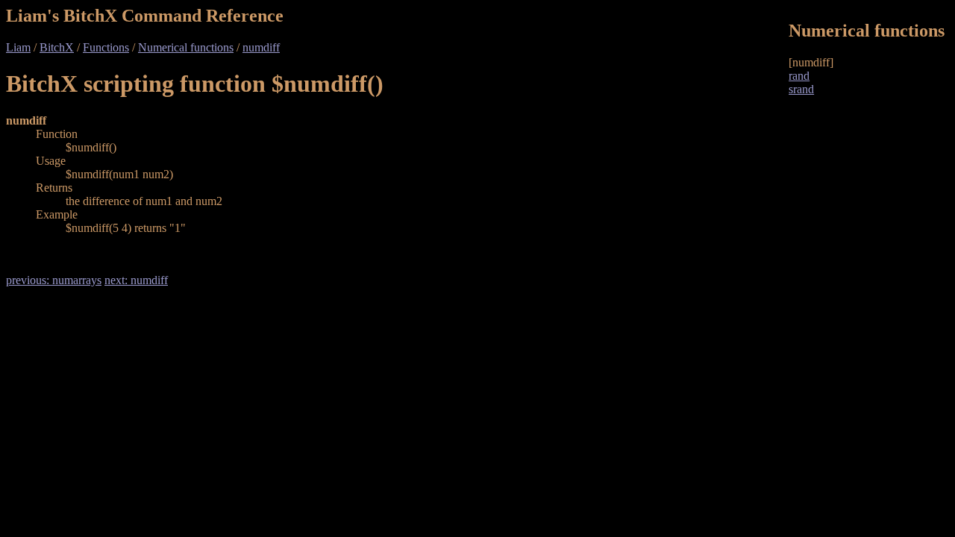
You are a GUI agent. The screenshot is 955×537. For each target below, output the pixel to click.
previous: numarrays (53, 280)
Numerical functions (186, 47)
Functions (106, 47)
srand (801, 89)
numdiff (261, 47)
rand (799, 75)
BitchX (57, 47)
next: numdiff (136, 280)
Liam (18, 47)
